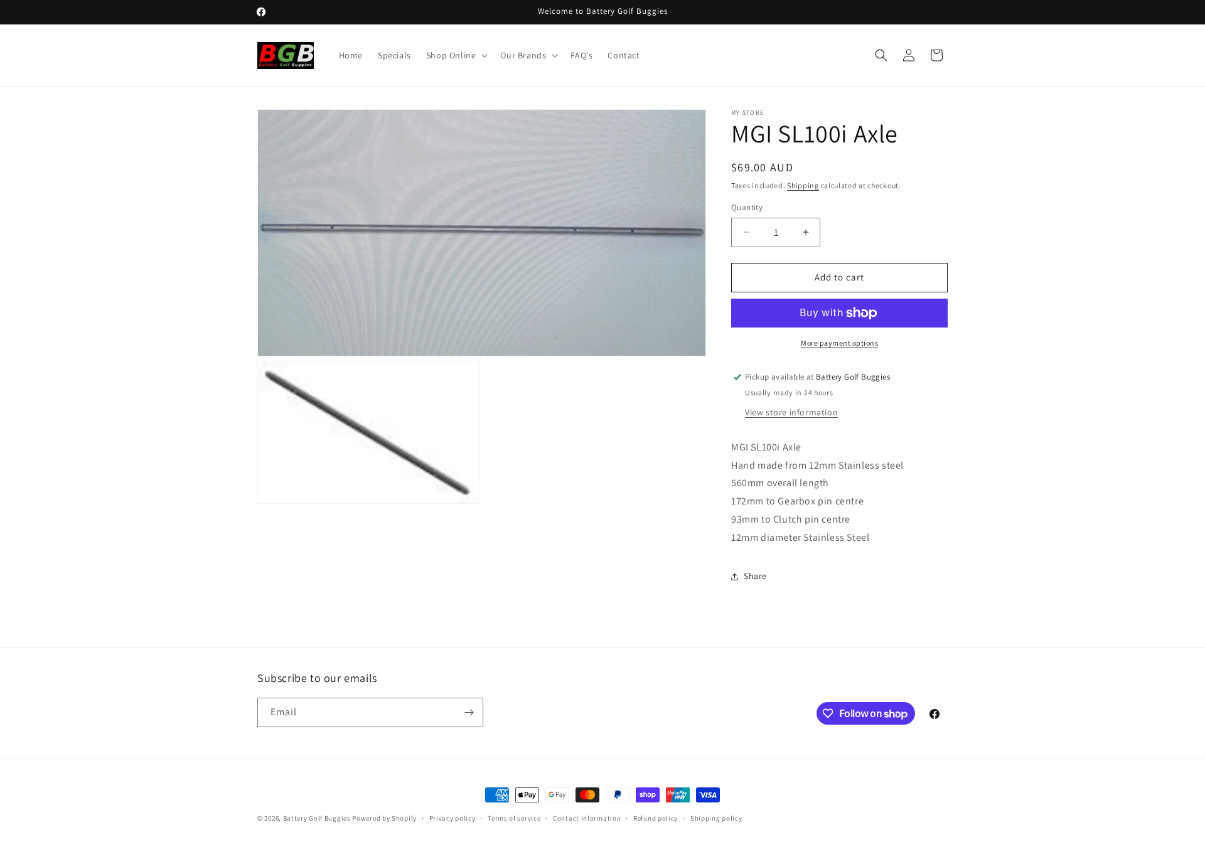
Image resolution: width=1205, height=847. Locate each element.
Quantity (747, 207)
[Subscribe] (469, 712)
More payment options (839, 343)
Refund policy (655, 818)
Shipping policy (716, 818)
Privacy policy (452, 818)
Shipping (803, 185)
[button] (456, 55)
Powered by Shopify (384, 818)
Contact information (587, 818)
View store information (791, 412)
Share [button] (755, 576)
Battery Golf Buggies (317, 818)
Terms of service (514, 818)
